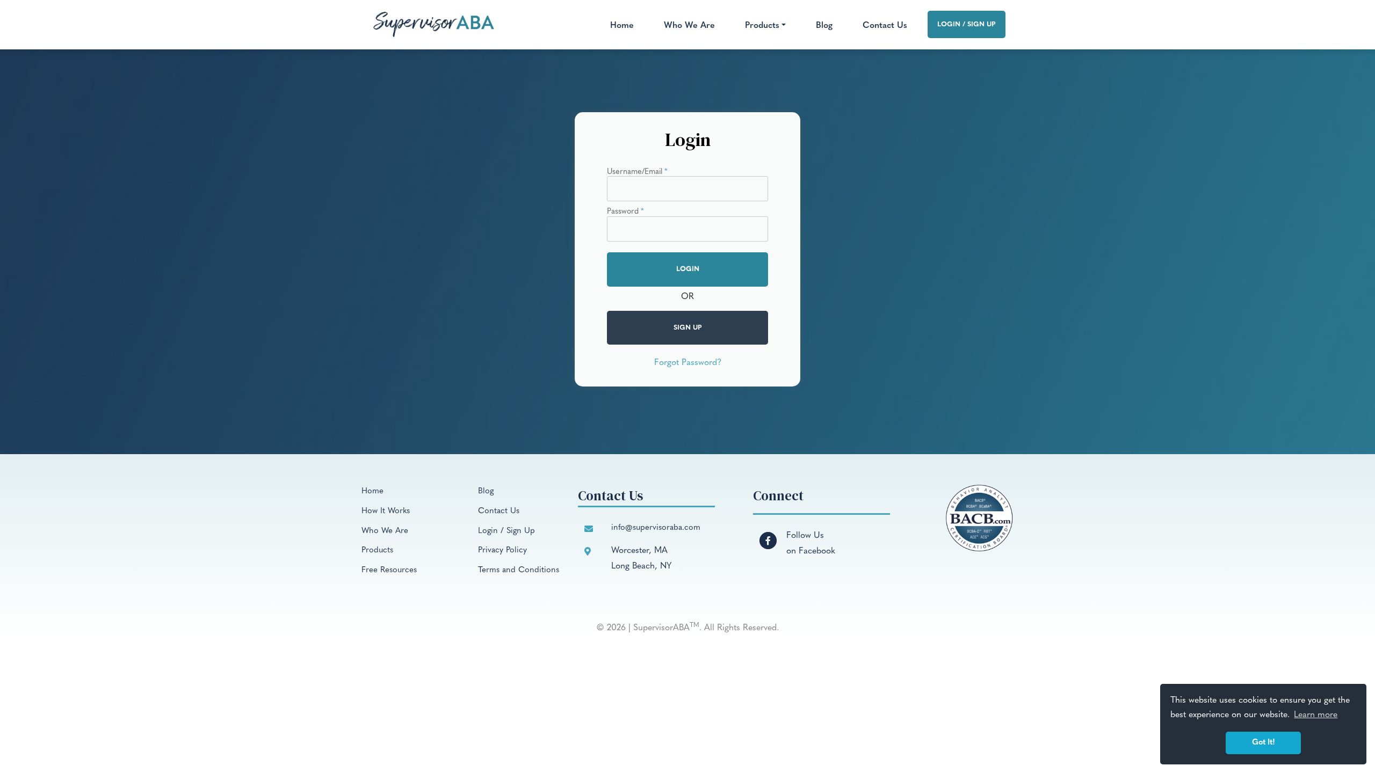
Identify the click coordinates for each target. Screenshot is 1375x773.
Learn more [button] (1315, 715)
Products (377, 550)
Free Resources (389, 570)
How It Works (385, 511)
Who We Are (689, 25)
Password (625, 212)
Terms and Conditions (518, 570)
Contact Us (885, 25)
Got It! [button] (1263, 743)
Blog (824, 25)
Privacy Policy (502, 550)
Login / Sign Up (966, 24)
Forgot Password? (687, 363)
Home (622, 25)
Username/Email (637, 172)
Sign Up (688, 327)
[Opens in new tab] (768, 534)
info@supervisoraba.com (655, 528)
